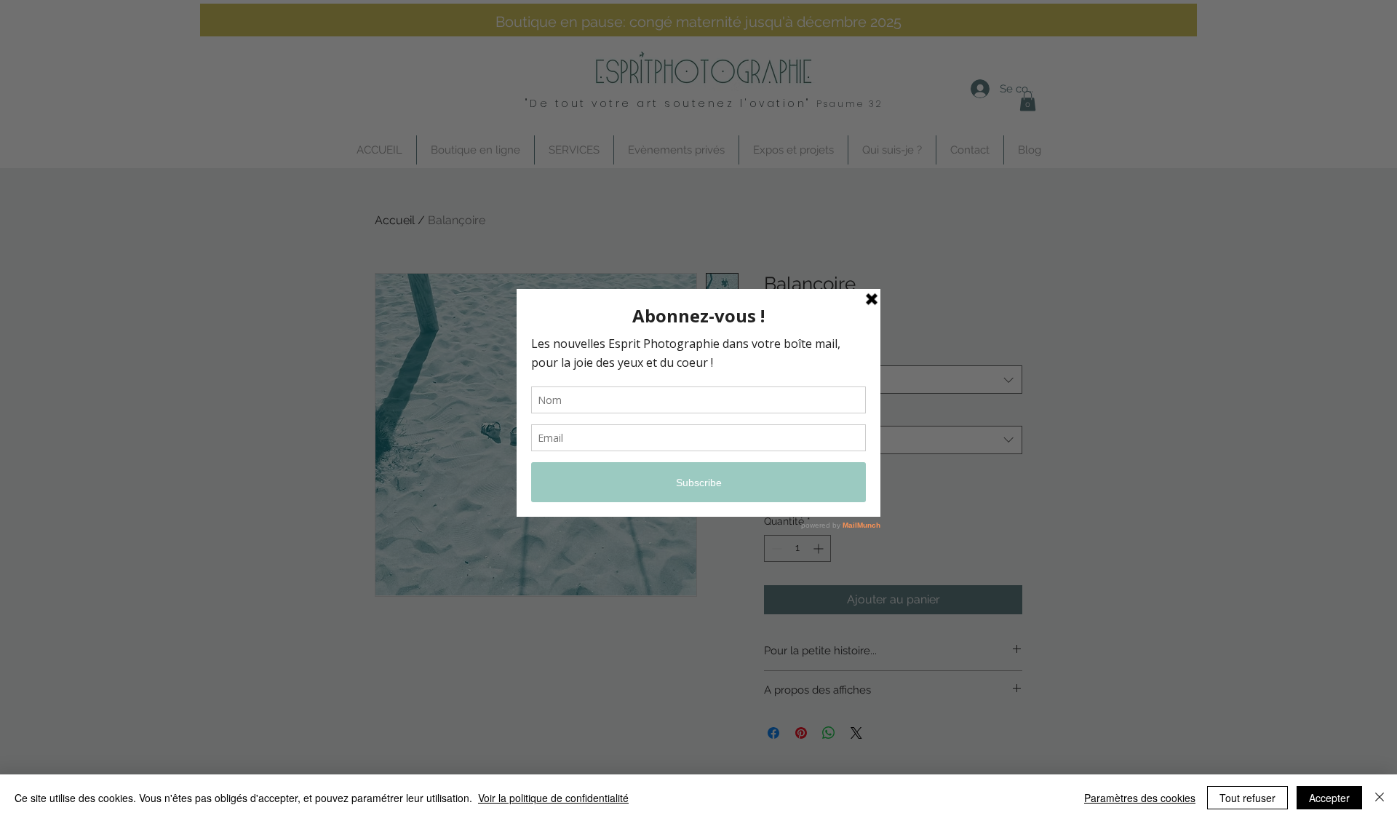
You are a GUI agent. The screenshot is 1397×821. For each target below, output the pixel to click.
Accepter (1329, 797)
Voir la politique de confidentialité (553, 797)
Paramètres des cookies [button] (1139, 797)
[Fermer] (1379, 797)
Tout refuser (1247, 797)
